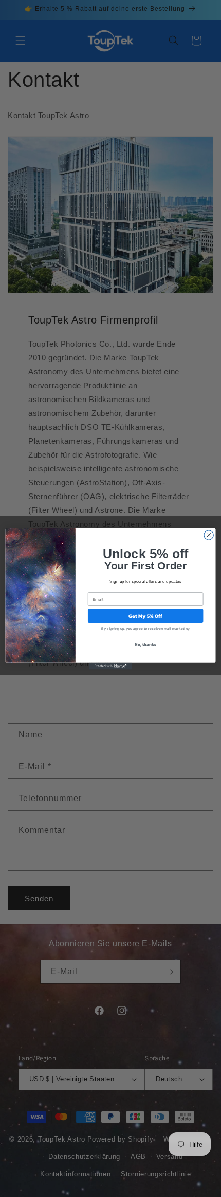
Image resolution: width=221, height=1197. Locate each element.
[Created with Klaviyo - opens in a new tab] (110, 665)
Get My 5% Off (145, 616)
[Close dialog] (208, 534)
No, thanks (145, 644)
